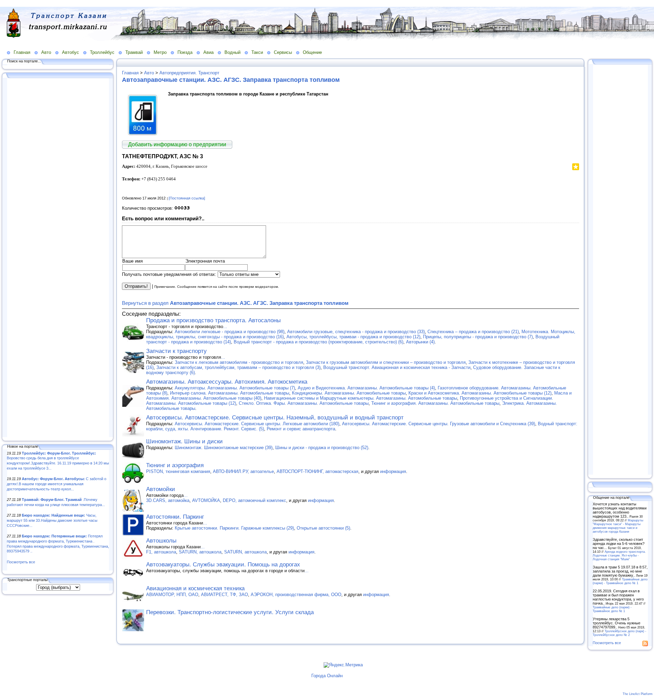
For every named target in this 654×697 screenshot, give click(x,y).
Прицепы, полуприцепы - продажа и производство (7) (478, 336)
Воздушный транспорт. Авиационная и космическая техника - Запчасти (396, 367)
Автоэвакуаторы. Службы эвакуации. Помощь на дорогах (223, 564)
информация (393, 471)
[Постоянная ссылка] (187, 198)
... (225, 326)
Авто (46, 52)
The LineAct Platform (638, 694)
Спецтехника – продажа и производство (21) (473, 331)
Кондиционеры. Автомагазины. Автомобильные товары (349, 393)
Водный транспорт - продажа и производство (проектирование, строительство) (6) (318, 341)
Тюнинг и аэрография (175, 465)
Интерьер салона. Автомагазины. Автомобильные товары (229, 393)
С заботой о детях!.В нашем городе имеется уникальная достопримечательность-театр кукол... (56, 484)
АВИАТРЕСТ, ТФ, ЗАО (224, 594)
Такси (257, 52)
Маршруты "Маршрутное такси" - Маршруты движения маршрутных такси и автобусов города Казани (618, 525)
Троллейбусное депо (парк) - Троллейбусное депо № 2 (619, 633)
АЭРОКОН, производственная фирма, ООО (296, 594)
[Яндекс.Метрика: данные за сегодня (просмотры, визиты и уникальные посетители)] (343, 665)
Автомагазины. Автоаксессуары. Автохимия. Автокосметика (226, 382)
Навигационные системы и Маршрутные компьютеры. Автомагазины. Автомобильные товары (360, 398)
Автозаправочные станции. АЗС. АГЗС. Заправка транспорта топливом (231, 79)
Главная (22, 52)
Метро (160, 52)
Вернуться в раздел (235, 303)
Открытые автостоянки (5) (323, 528)
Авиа (208, 52)
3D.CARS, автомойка (167, 500)
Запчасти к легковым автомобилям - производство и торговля (239, 362)
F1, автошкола (161, 551)
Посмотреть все (21, 562)
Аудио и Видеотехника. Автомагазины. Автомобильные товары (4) (366, 387)
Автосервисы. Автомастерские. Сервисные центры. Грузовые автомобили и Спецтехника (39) (438, 423)
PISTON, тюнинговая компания (178, 471)
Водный (232, 52)
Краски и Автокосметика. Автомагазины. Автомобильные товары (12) (479, 393)
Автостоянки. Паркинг (175, 517)
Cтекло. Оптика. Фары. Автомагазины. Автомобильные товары (304, 403)
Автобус (70, 52)
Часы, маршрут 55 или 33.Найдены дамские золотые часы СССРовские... (52, 520)
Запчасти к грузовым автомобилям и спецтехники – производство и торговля (386, 362)
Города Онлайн (327, 675)
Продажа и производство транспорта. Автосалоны (213, 320)
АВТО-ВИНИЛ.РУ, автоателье (243, 471)
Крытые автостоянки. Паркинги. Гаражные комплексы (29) (234, 528)
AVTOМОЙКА (206, 500)
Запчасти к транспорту (176, 351)
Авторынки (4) (420, 341)
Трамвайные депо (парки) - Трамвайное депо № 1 (620, 581)
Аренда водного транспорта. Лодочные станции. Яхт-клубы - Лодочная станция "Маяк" (619, 555)
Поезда (184, 52)
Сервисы (283, 52)
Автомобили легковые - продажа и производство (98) (229, 331)
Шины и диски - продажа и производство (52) (321, 447)
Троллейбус (102, 52)
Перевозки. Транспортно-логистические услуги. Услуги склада (230, 612)
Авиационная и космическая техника (195, 588)
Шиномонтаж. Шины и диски (184, 441)
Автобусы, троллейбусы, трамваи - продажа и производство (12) (353, 336)
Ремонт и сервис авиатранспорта (301, 428)
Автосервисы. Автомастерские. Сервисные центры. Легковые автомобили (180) (257, 423)
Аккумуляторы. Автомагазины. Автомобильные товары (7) (235, 387)
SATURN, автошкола (200, 551)
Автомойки (160, 489)
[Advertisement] (58, 258)
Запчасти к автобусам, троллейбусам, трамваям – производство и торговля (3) (238, 367)
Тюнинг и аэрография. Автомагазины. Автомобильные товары (435, 403)
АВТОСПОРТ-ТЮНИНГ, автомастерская (317, 471)
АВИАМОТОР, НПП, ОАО (172, 594)
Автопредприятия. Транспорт (189, 72)
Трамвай (134, 52)
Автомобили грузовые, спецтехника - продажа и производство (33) (356, 331)
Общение (312, 52)
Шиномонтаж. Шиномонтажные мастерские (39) (223, 447)
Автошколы (161, 540)
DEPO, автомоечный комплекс (254, 500)
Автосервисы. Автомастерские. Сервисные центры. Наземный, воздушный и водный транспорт (275, 417)
